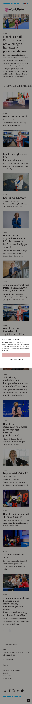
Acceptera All (16, 355)
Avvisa (16, 364)
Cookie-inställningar (16, 359)
